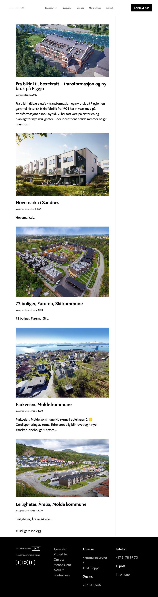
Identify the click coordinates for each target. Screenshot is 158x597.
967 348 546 (92, 585)
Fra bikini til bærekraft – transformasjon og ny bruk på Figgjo (61, 86)
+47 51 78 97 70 (127, 557)
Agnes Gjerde (24, 209)
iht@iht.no (123, 574)
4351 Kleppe (91, 568)
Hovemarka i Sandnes (37, 202)
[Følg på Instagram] (25, 562)
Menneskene (95, 8)
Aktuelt (109, 8)
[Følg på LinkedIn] (32, 562)
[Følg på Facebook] (18, 562)
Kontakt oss (141, 8)
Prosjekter (66, 8)
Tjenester (60, 549)
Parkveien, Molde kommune (44, 404)
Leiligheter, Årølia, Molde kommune (51, 504)
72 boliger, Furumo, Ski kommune (49, 303)
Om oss (80, 8)
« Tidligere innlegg (28, 531)
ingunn (21, 94)
